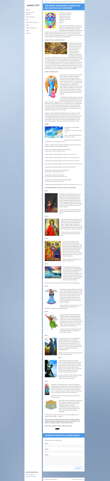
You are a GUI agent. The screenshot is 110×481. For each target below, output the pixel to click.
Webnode (82, 479)
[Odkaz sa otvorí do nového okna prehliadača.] (50, 20)
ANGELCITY (28, 9)
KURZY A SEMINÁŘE (30, 17)
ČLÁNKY (27, 25)
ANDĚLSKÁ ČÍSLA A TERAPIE (32, 22)
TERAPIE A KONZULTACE (31, 27)
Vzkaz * (47, 454)
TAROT (27, 19)
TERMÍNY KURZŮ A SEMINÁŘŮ (30, 13)
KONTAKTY (28, 33)
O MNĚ (27, 30)
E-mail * (47, 449)
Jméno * (47, 443)
